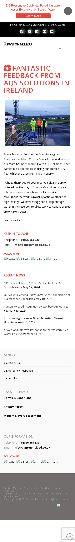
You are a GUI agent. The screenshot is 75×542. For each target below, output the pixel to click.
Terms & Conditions (17, 398)
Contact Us (13, 363)
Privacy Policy (13, 406)
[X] (30, 31)
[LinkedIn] (37, 31)
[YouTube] (45, 31)
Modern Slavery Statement (22, 415)
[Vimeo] (52, 31)
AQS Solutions (53, 164)
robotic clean (28, 169)
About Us (12, 378)
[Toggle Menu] (60, 48)
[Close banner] (68, 11)
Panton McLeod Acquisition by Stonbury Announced (36, 306)
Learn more (33, 15)
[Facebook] (22, 31)
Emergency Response (19, 370)
